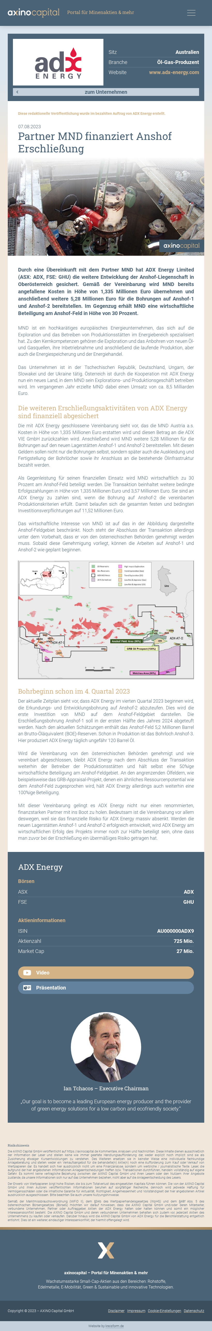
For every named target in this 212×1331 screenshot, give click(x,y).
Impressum (136, 1311)
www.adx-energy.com (174, 72)
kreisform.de (114, 1326)
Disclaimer (116, 1311)
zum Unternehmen (106, 92)
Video (42, 973)
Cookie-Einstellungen (164, 1311)
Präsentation (51, 988)
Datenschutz (194, 1311)
